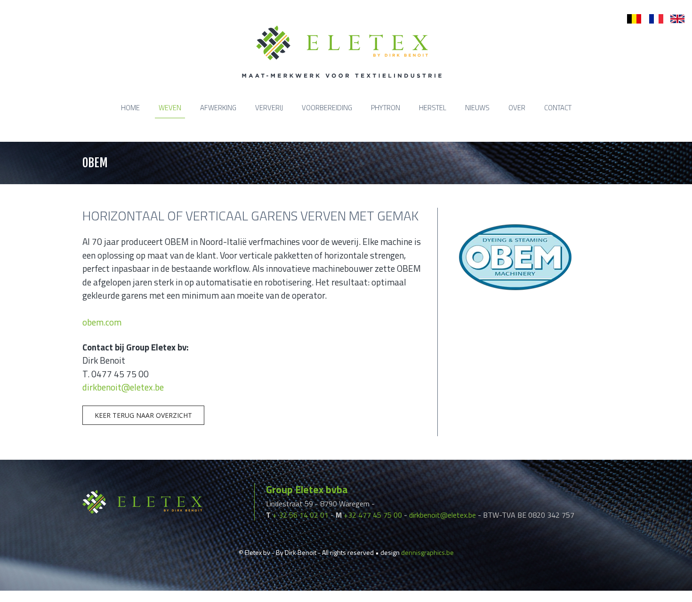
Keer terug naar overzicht (143, 415)
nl (629, 19)
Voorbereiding (327, 107)
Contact (557, 107)
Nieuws (477, 107)
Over (516, 107)
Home (130, 107)
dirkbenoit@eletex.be (123, 387)
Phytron (385, 107)
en (674, 19)
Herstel (432, 107)
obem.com (101, 322)
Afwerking (218, 107)
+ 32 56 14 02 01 (301, 515)
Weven (170, 107)
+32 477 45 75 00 (373, 515)
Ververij (269, 107)
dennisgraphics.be (427, 552)
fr (651, 19)
